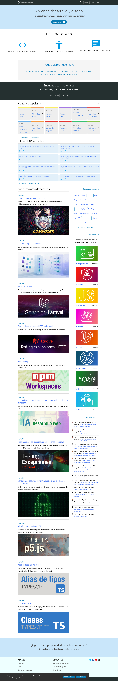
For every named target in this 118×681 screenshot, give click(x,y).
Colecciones (57, 670)
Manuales (21, 663)
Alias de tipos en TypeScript (29, 565)
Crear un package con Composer (32, 198)
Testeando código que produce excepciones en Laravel (41, 442)
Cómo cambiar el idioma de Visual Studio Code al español (78, 176)
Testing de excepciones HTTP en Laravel (35, 326)
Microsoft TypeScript (80, 516)
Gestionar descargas (25, 670)
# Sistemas (80, 410)
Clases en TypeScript (27, 603)
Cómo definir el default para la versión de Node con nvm (35, 176)
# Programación (82, 264)
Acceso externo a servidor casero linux (30, 156)
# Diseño (79, 326)
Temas (20, 667)
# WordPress (80, 368)
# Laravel (79, 347)
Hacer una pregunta (59, 667)
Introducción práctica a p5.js (30, 526)
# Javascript (80, 305)
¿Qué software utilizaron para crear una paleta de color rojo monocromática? (86, 470)
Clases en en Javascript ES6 (82, 489)
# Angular (79, 285)
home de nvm (92, 504)
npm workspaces (25, 362)
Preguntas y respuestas (61, 663)
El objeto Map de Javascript (30, 244)
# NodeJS (79, 389)
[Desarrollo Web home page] (25, 2)
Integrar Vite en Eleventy (81, 477)
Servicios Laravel (25, 286)
